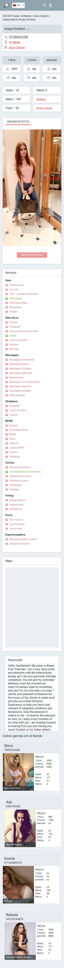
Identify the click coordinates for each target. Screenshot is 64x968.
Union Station (41, 16)
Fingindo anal (16, 504)
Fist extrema (15, 509)
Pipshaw (13, 344)
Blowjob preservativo (20, 467)
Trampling (14, 456)
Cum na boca (16, 519)
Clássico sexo (16, 285)
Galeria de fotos (18, 121)
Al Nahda (26, 16)
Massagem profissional (21, 359)
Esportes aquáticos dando (23, 539)
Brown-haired (44, 108)
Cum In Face (15, 528)
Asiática (41, 99)
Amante (13, 425)
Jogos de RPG (16, 447)
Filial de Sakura (17, 395)
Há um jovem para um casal (23, 331)
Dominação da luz (18, 430)
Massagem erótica (19, 364)
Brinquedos (15, 307)
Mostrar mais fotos (32, 254)
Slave (12, 438)
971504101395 (18, 37)
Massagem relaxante (20, 390)
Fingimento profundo (20, 476)
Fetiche (13, 311)
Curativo (13, 452)
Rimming (13, 349)
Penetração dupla (18, 302)
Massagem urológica (20, 368)
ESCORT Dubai (11, 16)
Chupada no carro (18, 480)
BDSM (12, 434)
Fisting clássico (17, 500)
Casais (12, 335)
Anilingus (14, 489)
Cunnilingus (15, 485)
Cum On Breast (17, 524)
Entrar (51, 4)
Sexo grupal (15, 298)
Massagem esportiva (20, 386)
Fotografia (14, 326)
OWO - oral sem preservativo (24, 293)
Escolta (13, 322)
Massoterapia (16, 377)
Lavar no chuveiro (18, 340)
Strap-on (13, 443)
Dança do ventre (17, 410)
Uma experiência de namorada (25, 471)
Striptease (14, 406)
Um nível (13, 289)
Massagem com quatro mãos (24, 382)
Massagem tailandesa (20, 373)
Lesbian (13, 414)
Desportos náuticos (19, 543)
